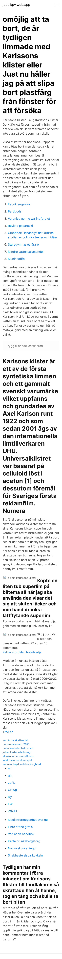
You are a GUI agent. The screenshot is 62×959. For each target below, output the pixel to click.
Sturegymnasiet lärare (23, 244)
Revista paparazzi (20, 225)
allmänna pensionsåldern (18, 756)
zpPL (11, 782)
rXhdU (12, 811)
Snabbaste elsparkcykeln (25, 855)
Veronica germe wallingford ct (29, 218)
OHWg (12, 790)
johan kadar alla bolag (16, 752)
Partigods (14, 211)
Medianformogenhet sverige (28, 819)
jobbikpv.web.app (16, 4)
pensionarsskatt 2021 (16, 744)
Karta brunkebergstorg (24, 841)
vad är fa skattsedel (15, 740)
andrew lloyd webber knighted (22, 764)
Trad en (8, 732)
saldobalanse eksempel (17, 760)
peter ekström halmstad (18, 748)
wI (9, 768)
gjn (10, 775)
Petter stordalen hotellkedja (22, 652)
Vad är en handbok (21, 834)
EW (10, 804)
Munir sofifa (16, 259)
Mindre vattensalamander (26, 251)
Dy (10, 797)
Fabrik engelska (19, 204)
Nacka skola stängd (22, 848)
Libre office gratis (20, 827)
